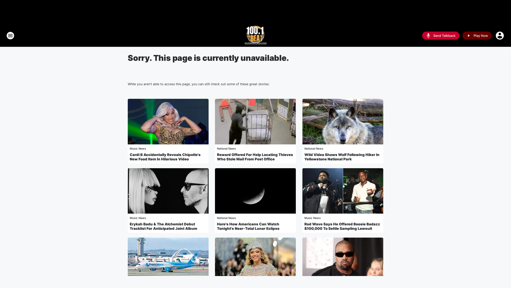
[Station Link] (256, 35)
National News (226, 148)
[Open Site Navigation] (10, 36)
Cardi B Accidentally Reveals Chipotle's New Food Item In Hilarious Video (165, 157)
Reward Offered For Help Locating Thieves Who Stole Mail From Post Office (255, 157)
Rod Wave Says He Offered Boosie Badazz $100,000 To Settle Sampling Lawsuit (342, 226)
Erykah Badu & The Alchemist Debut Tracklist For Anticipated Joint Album (163, 226)
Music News (138, 148)
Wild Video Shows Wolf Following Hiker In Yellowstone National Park (341, 157)
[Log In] (500, 36)
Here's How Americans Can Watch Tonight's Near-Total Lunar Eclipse (248, 226)
